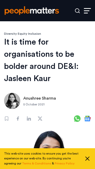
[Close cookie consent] (87, 158)
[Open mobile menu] (87, 10)
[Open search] (77, 10)
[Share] (17, 118)
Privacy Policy (65, 163)
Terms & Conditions (36, 163)
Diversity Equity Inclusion (22, 33)
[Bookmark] (6, 118)
